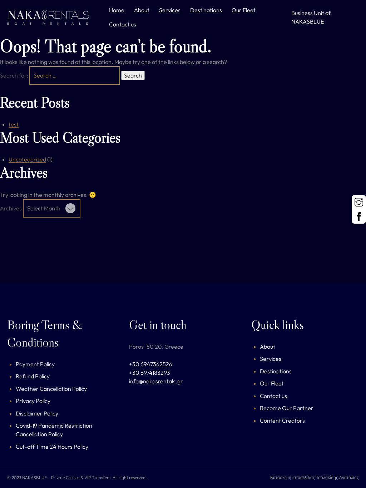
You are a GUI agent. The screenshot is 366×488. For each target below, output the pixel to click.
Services (169, 10)
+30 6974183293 (149, 372)
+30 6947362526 (150, 364)
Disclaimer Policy (37, 413)
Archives (11, 208)
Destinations (206, 10)
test (14, 124)
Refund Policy (33, 376)
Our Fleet (244, 10)
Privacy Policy (33, 400)
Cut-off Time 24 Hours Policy (52, 446)
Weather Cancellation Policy (51, 388)
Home (116, 10)
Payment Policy (35, 364)
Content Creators (282, 420)
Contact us (122, 24)
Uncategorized (27, 159)
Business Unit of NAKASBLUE (311, 17)
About (141, 10)
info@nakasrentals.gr (156, 381)
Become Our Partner (286, 408)
